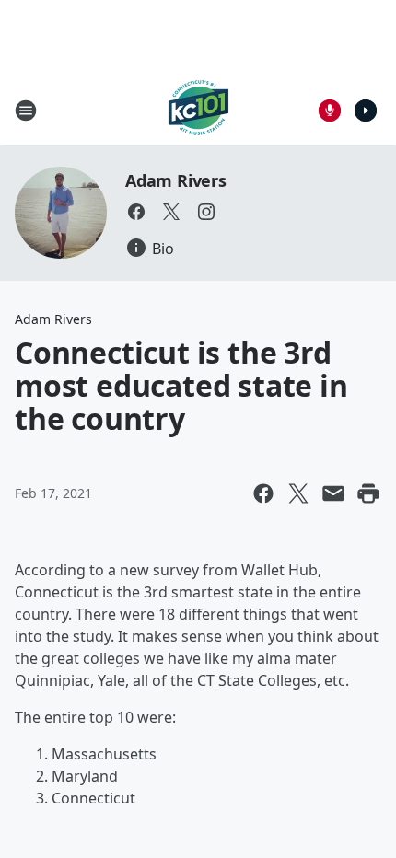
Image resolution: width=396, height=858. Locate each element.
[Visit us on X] (171, 212)
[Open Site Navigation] (26, 110)
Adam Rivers (176, 180)
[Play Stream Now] (366, 110)
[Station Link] (198, 110)
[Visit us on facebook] (136, 212)
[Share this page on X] (298, 493)
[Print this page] (368, 493)
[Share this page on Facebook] (263, 493)
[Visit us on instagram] (206, 212)
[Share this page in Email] (333, 493)
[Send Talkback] (330, 110)
